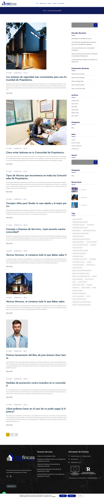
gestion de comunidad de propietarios (82, 270)
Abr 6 (25, 351)
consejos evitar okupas (78, 264)
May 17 (25, 148)
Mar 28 (25, 379)
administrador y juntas (78, 236)
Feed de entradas (76, 142)
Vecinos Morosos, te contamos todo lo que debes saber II (36, 255)
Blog (73, 127)
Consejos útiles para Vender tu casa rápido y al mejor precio (36, 204)
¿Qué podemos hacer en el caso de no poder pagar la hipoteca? (36, 410)
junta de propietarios (78, 279)
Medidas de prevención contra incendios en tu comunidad (35, 384)
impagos (94, 276)
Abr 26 (25, 225)
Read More (9, 93)
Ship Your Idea (80, 74)
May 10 (25, 171)
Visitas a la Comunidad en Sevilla (46, 456)
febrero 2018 (75, 112)
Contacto (54, 3)
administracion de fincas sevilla (80, 222)
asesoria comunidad (91, 242)
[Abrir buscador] (101, 3)
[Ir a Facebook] (7, 476)
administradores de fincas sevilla (81, 233)
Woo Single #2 (81, 77)
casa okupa (93, 244)
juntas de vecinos (82, 282)
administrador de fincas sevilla (80, 227)
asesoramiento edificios (78, 242)
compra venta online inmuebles (80, 250)
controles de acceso (77, 267)
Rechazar (72, 495)
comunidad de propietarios (79, 253)
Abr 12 (25, 297)
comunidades (92, 259)
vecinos (88, 296)
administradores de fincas (89, 230)
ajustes (53, 496)
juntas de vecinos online (78, 284)
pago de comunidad (77, 290)
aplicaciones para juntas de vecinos (81, 239)
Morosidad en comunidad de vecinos (81, 38)
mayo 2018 (75, 103)
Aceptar (63, 495)
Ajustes (80, 495)
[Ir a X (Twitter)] (10, 476)
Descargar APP (11, 486)
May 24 (25, 73)
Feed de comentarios (77, 145)
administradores (76, 230)
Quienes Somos (43, 3)
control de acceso (90, 264)
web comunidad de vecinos (79, 299)
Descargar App (61, 3)
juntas (74, 282)
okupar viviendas (86, 287)
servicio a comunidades (78, 296)
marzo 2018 (75, 109)
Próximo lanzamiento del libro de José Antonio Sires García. (36, 356)
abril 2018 (74, 106)
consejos (89, 262)
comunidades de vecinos (79, 262)
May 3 (25, 199)
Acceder (73, 140)
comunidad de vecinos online (80, 259)
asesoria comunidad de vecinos (80, 244)
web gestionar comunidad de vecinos (82, 302)
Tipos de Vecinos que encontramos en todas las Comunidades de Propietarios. (36, 177)
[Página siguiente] (16, 434)
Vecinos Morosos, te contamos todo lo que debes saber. (35, 301)
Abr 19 (25, 251)
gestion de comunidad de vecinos (81, 273)
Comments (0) (18, 73)
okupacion (89, 284)
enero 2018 (75, 116)
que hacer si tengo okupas (79, 293)
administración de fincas (78, 224)
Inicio (37, 3)
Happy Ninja (80, 81)
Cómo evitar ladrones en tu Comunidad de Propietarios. (35, 152)
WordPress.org (75, 148)
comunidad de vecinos (78, 256)
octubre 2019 (75, 100)
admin (10, 73)
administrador (90, 224)
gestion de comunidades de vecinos (81, 276)
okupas (94, 287)
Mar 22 (25, 404)
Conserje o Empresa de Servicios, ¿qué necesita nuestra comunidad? (35, 230)
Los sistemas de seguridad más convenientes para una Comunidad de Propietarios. (36, 78)
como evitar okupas (77, 247)
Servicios (49, 3)
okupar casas (76, 287)
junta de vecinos (89, 279)
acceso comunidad (77, 219)
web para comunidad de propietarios (82, 304)
